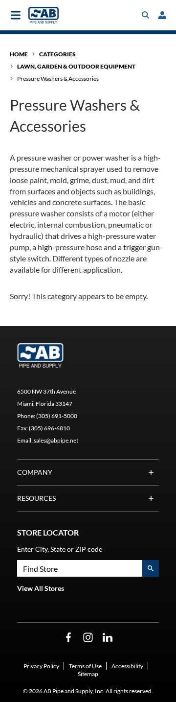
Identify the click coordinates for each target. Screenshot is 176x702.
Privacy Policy (41, 666)
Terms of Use (85, 666)
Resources (36, 498)
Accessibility (127, 666)
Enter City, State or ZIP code (59, 549)
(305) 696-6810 (49, 428)
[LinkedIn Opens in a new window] (107, 637)
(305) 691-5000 (56, 416)
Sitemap (88, 674)
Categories (57, 54)
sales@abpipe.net (56, 440)
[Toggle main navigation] (16, 15)
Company (34, 472)
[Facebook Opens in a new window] (68, 637)
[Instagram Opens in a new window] (88, 637)
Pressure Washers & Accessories (58, 78)
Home (19, 54)
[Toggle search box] (146, 15)
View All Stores (40, 588)
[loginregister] (162, 15)
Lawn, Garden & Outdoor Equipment (76, 66)
